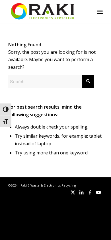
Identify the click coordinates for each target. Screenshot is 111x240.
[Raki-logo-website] (46, 11)
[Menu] (100, 11)
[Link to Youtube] (98, 192)
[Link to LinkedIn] (81, 192)
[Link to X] (73, 192)
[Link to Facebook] (90, 192)
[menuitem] (100, 11)
